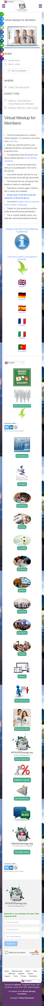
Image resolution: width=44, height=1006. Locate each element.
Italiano (22, 338)
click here (13, 141)
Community (22, 569)
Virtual (35, 108)
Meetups (12, 100)
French (7, 205)
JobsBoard (22, 612)
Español (22, 312)
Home (7, 971)
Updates (21, 973)
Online (28, 108)
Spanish (35, 202)
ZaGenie (17, 985)
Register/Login (17, 971)
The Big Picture (22, 852)
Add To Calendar (18, 71)
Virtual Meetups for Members (21, 104)
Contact (30, 973)
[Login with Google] (16, 427)
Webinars (22, 676)
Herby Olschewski (26, 998)
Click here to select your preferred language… (22, 258)
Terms (15, 976)
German (27, 202)
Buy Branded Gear (22, 729)
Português (22, 351)
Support (7, 976)
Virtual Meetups (24, 100)
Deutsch (22, 299)
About (28, 971)
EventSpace (22, 633)
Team (35, 971)
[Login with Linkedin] (11, 427)
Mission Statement (22, 759)
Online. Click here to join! (18, 87)
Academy (22, 654)
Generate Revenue (22, 799)
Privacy (23, 976)
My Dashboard (22, 456)
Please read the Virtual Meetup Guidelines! (22, 230)
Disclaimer (33, 976)
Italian (13, 205)
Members (21, 108)
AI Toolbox (22, 484)
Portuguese (22, 205)
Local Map (22, 548)
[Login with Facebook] (6, 427)
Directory (22, 527)
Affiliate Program (22, 780)
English (20, 202)
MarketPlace (22, 506)
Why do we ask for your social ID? (14, 431)
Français (22, 325)
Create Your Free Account (22, 406)
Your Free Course (22, 701)
